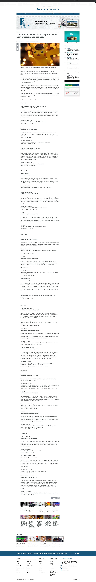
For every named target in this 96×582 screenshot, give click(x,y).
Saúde (47, 13)
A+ (58, 31)
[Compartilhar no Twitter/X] (17, 46)
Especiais (28, 572)
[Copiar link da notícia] (17, 50)
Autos (17, 561)
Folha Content (42, 572)
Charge (18, 570)
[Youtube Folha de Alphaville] (78, 553)
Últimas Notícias (23, 13)
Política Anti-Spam (52, 575)
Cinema (18, 572)
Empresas (28, 570)
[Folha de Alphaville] (48, 10)
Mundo (67, 13)
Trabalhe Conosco (52, 567)
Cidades (32, 13)
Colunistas (28, 561)
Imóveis (40, 561)
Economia (28, 563)
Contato (51, 561)
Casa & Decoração (20, 567)
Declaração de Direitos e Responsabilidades (53, 571)
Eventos (40, 570)
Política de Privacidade (52, 564)
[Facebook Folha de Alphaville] (70, 553)
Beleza (17, 563)
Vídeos (74, 13)
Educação (40, 13)
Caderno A (18, 565)
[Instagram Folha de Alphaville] (73, 553)
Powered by (74, 579)
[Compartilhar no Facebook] (17, 44)
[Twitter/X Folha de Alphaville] (75, 553)
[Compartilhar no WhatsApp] (17, 48)
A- (56, 31)
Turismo (53, 13)
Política (60, 13)
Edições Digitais (29, 565)
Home (40, 563)
